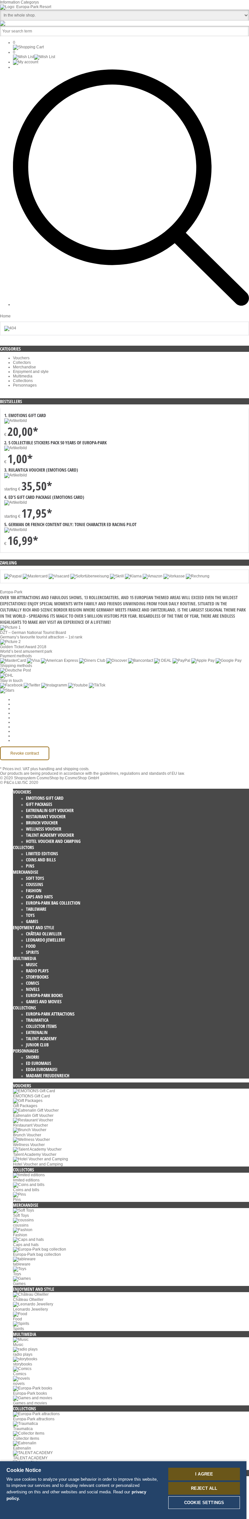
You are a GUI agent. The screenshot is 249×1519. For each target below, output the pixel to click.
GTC (17, 713)
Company (21, 704)
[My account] (25, 62)
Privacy (19, 717)
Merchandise (24, 367)
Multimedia (22, 376)
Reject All (204, 1488)
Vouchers (21, 358)
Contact (20, 731)
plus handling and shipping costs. (59, 769)
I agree (204, 1474)
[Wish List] (34, 57)
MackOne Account (29, 736)
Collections (23, 380)
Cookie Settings (27, 699)
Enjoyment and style (31, 371)
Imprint (19, 726)
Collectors (22, 362)
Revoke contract (24, 753)
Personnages (25, 385)
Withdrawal (23, 722)
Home (5, 316)
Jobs (17, 708)
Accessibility (24, 740)
